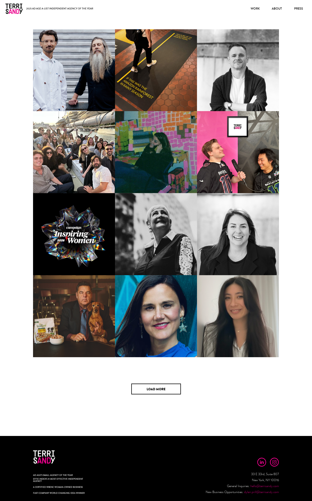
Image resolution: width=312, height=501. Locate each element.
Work (255, 8)
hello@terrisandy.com (264, 486)
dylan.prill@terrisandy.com (261, 492)
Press (298, 8)
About (277, 8)
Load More (156, 389)
